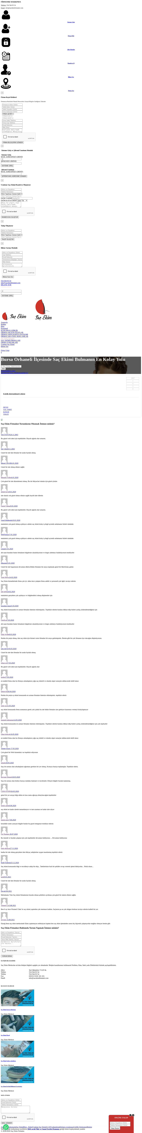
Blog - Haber (28, 1127)
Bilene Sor (71, 77)
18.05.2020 (10, 763)
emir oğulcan (5, 848)
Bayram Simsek (6, 777)
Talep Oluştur (115, 1128)
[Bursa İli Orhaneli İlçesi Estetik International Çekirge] (71, 383)
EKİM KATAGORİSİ (9, 200)
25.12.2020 (15, 863)
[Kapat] (133, 1116)
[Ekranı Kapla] (130, 1116)
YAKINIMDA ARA (8, 371)
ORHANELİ (7, 405)
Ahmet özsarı (6, 749)
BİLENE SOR (6, 285)
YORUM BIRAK (7, 956)
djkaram (4, 563)
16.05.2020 (14, 734)
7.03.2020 (10, 620)
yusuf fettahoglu (6, 520)
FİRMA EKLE (6, 287)
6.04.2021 (8, 891)
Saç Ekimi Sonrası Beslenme (8, 1009)
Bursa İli (6, 400)
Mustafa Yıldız (6, 477)
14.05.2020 (18, 720)
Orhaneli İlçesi (7, 402)
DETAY (5, 407)
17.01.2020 (13, 535)
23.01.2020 (11, 563)
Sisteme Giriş (71, 22)
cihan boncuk (5, 734)
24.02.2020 (11, 592)
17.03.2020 (11, 663)
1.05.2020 (11, 706)
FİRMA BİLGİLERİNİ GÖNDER (13, 142)
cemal (3, 549)
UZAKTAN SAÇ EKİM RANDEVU (14, 373)
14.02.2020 (13, 577)
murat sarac (5, 820)
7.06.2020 (12, 820)
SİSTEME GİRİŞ (7, 166)
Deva (3, 891)
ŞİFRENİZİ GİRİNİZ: (9, 161)
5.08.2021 (12, 905)
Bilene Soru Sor (8, 277)
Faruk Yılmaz (5, 506)
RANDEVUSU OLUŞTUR (10, 217)
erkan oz (4, 663)
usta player (4, 649)
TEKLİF (6, 414)
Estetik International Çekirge (14, 394)
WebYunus (5, 535)
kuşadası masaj (6, 606)
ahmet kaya (5, 492)
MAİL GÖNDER (7, 1123)
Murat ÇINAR (6, 463)
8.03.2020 (12, 634)
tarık (2, 877)
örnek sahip (5, 806)
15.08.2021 (11, 920)
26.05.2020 (15, 791)
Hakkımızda (12, 1127)
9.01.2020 (12, 492)
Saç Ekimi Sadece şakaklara (8, 1061)
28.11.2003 (11, 449)
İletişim (89, 1127)
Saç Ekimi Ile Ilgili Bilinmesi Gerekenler (11, 1086)
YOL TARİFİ (7, 409)
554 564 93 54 (6, 281)
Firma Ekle (71, 36)
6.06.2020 (12, 806)
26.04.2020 (12, 691)
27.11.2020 (14, 848)
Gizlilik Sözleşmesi (80, 1127)
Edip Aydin (5, 634)
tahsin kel (4, 691)
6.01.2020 (14, 463)
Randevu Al (71, 63)
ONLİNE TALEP (121, 1118)
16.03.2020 (12, 649)
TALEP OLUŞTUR (8, 239)
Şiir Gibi (4, 449)
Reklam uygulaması (66, 1127)
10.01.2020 (16, 520)
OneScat (4, 620)
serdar (3, 677)
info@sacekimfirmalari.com (10, 283)
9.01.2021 (7, 877)
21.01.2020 (9, 549)
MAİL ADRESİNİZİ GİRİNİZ (12, 157)
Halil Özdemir (6, 863)
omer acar (4, 706)
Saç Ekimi (19, 1127)
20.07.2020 (14, 834)
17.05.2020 (15, 749)
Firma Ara (71, 91)
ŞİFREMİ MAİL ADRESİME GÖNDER (14, 176)
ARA (3, 369)
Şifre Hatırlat (71, 49)
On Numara (5, 834)
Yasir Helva (5, 577)
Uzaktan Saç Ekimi (39, 1127)
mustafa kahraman (7, 720)
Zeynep (4, 920)
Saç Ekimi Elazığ (5, 1035)
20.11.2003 (14, 435)
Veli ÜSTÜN (5, 435)
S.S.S (48, 1127)
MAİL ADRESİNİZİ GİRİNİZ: (12, 172)
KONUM (6, 412)
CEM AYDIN (6, 791)
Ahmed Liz (5, 905)
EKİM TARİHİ (6, 198)
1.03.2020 (14, 606)
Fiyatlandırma (55, 1127)
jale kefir (4, 592)
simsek (3, 763)
